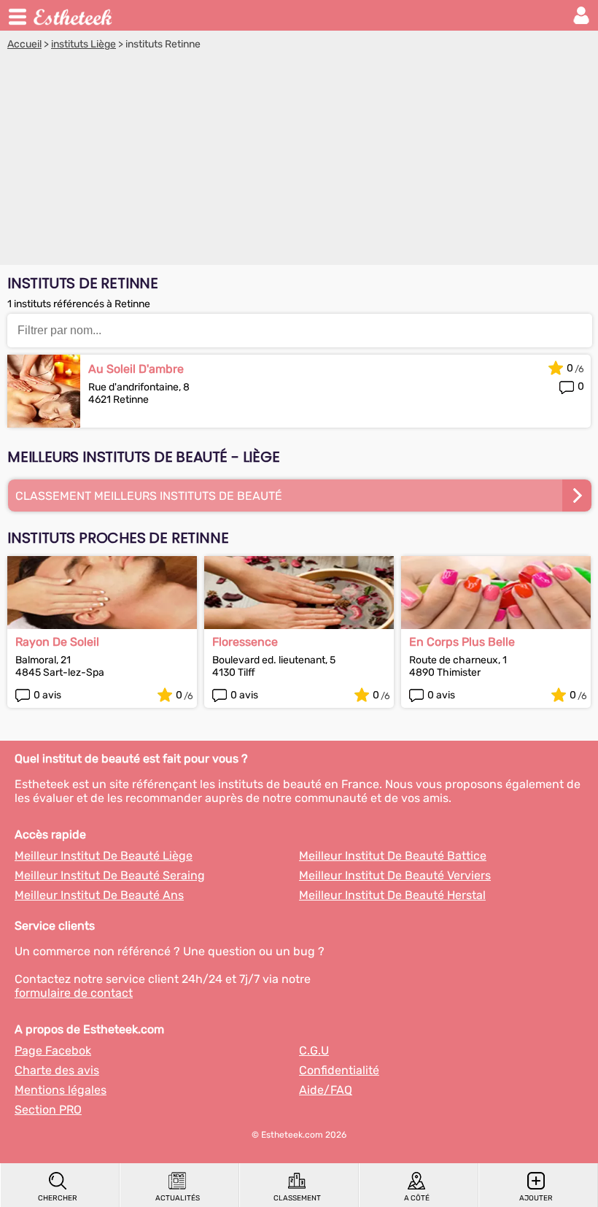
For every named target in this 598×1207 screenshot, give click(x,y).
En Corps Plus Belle (462, 642)
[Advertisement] (299, 160)
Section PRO (48, 1110)
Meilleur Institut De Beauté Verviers (395, 875)
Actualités (177, 1198)
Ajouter (536, 1198)
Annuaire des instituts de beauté (74, 15)
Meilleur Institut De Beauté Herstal (392, 895)
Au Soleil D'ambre (136, 369)
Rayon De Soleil (57, 642)
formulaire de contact (74, 993)
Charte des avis (57, 1070)
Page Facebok (53, 1050)
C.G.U (314, 1050)
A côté (417, 1198)
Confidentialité (339, 1070)
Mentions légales (60, 1090)
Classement (297, 1198)
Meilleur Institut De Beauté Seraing (110, 875)
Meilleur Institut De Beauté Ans (99, 895)
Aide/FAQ (325, 1090)
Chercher (57, 1198)
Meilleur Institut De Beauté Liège (104, 856)
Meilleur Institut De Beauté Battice (392, 856)
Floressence (245, 642)
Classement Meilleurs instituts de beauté (148, 496)
